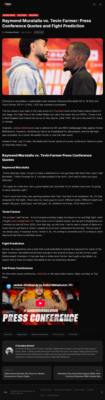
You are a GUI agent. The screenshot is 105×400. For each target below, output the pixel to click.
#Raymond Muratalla (40, 334)
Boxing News (9, 15)
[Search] (94, 4)
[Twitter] (102, 392)
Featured (22, 15)
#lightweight (22, 334)
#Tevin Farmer (58, 334)
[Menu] (100, 4)
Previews (33, 15)
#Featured (8, 334)
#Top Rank (73, 334)
